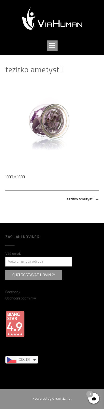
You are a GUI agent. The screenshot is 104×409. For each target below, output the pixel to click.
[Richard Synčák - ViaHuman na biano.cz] (15, 336)
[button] (52, 45)
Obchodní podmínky (20, 298)
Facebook (12, 292)
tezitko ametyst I (83, 199)
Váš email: (13, 253)
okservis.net (62, 398)
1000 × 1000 (15, 177)
